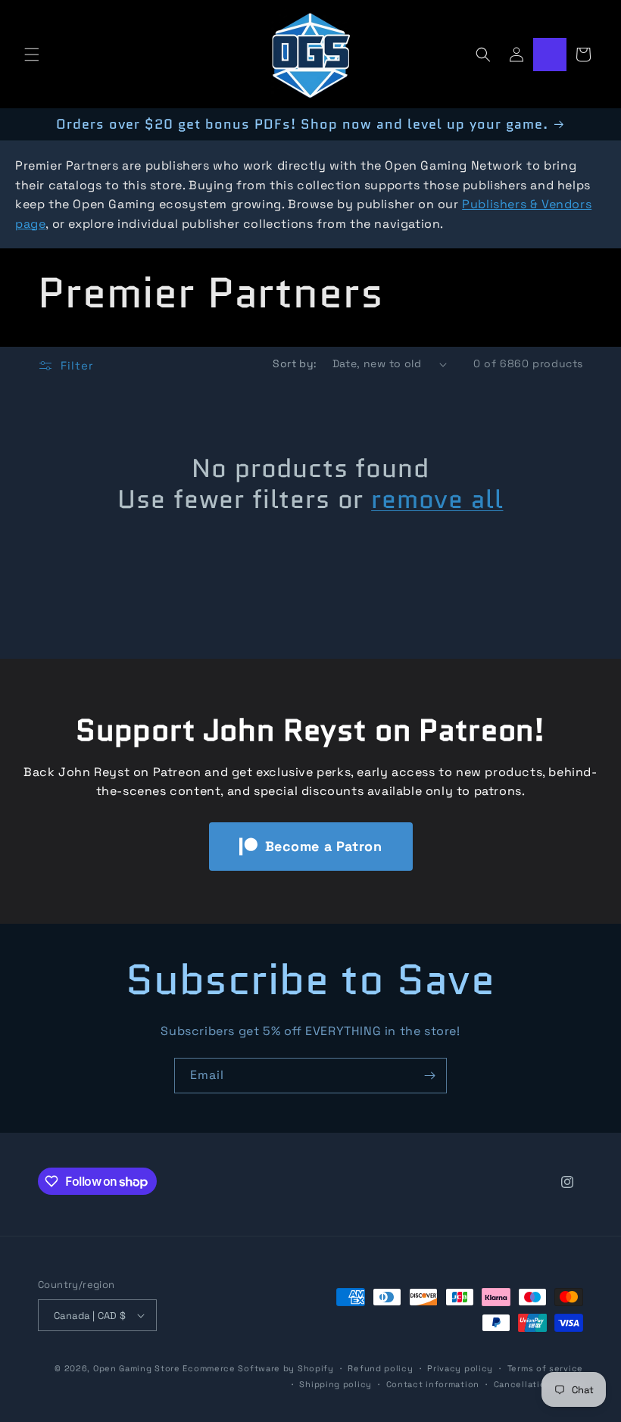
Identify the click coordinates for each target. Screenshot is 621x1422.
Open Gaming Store (136, 1368)
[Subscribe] (429, 1075)
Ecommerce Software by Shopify (258, 1368)
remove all (437, 499)
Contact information (432, 1384)
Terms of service (545, 1368)
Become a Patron (323, 846)
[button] (31, 54)
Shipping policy (335, 1384)
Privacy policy (460, 1368)
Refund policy (380, 1368)
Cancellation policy (538, 1384)
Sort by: (295, 363)
